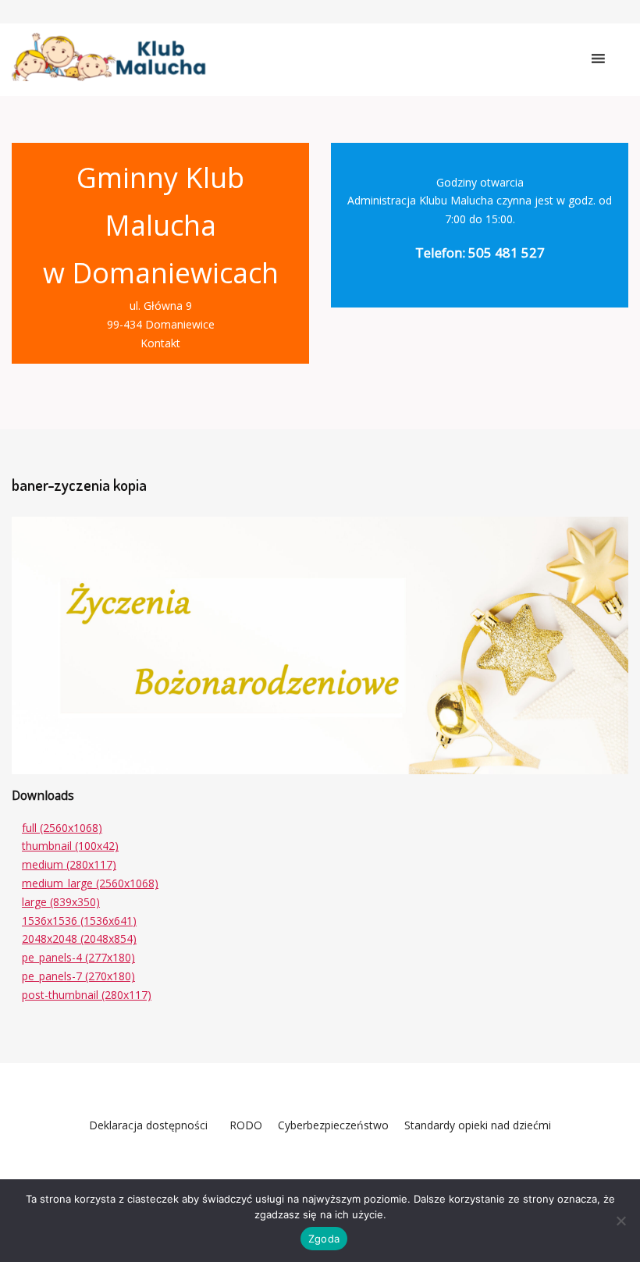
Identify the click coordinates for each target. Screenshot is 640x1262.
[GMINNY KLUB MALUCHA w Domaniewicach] (109, 57)
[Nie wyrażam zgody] (620, 1220)
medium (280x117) (69, 864)
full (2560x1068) (62, 827)
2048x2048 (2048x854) (79, 938)
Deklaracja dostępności (148, 1125)
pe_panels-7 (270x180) (78, 976)
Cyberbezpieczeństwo (333, 1125)
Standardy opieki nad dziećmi (477, 1125)
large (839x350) (61, 901)
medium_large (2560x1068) (90, 883)
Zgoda (324, 1238)
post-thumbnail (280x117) (86, 994)
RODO (242, 1125)
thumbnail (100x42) (70, 845)
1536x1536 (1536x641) (79, 920)
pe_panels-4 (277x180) (78, 957)
